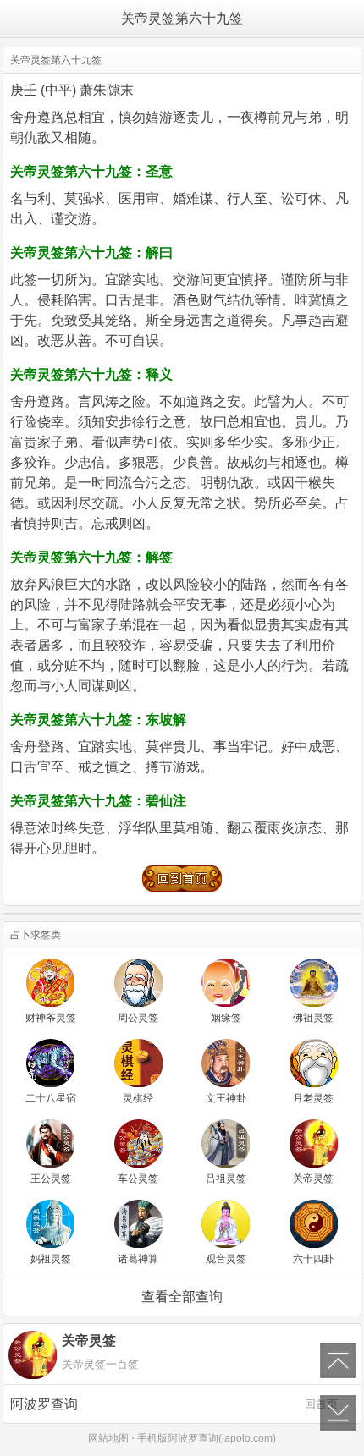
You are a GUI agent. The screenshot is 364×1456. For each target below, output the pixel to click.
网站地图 (108, 1438)
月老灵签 (313, 1098)
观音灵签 (226, 1259)
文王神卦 (226, 1098)
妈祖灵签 (50, 1259)
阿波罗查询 (174, 1404)
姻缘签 (226, 1018)
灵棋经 (138, 1098)
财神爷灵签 (50, 1018)
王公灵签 (50, 1178)
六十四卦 (313, 1259)
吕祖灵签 (226, 1178)
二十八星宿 (50, 1098)
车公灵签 (138, 1178)
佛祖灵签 (313, 1018)
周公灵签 (138, 1018)
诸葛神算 (138, 1259)
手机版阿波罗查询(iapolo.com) (206, 1438)
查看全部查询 (182, 1296)
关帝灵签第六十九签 (182, 18)
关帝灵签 (313, 1178)
